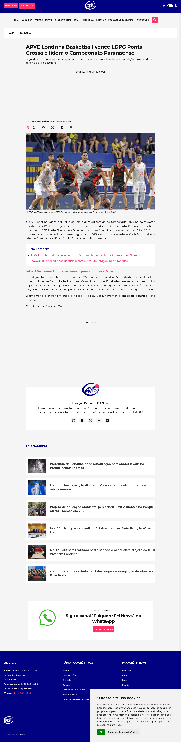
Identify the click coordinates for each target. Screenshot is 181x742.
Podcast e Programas (120, 19)
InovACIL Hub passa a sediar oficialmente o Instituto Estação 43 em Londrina (79, 261)
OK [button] (101, 732)
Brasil (48, 19)
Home (16, 19)
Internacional (62, 19)
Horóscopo (142, 19)
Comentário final (83, 19)
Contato (67, 680)
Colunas (101, 19)
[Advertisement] (90, 93)
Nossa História (70, 675)
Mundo (125, 685)
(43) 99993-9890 (21, 693)
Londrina (27, 19)
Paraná (39, 19)
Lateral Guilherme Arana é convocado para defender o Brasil (70, 271)
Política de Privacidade (74, 689)
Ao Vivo (66, 685)
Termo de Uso (70, 694)
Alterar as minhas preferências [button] (122, 732)
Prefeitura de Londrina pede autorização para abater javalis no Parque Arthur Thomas (85, 255)
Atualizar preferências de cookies (79, 699)
